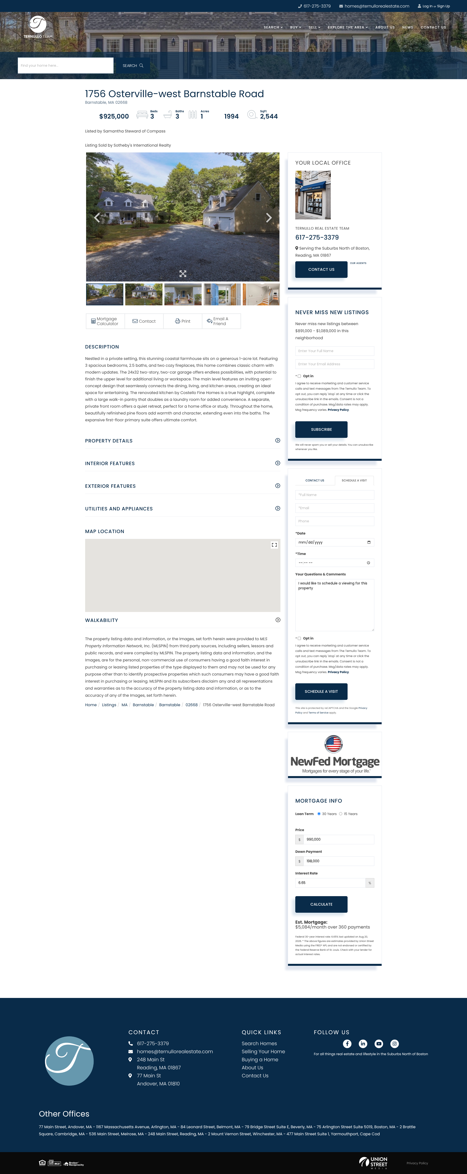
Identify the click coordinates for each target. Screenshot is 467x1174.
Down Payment (308, 851)
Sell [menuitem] (313, 27)
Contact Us (321, 269)
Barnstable (143, 705)
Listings (109, 705)
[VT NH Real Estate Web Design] (373, 1163)
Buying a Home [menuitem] (260, 1059)
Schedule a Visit (354, 481)
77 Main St (158, 1079)
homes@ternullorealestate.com (376, 6)
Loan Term (304, 813)
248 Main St (159, 1063)
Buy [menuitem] (294, 27)
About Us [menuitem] (385, 27)
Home (91, 705)
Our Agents (358, 263)
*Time (300, 553)
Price (299, 829)
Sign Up (443, 6)
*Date (300, 533)
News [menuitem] (407, 27)
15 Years (351, 813)
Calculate (321, 904)
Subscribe (321, 429)
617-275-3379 (317, 6)
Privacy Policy (338, 410)
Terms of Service (318, 712)
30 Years (329, 813)
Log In (427, 6)
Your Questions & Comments (320, 574)
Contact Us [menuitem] (433, 27)
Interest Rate (306, 873)
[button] (133, 65)
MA (125, 705)
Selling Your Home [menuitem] (263, 1051)
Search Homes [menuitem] (259, 1043)
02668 (192, 705)
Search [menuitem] (271, 27)
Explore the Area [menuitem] (346, 27)
